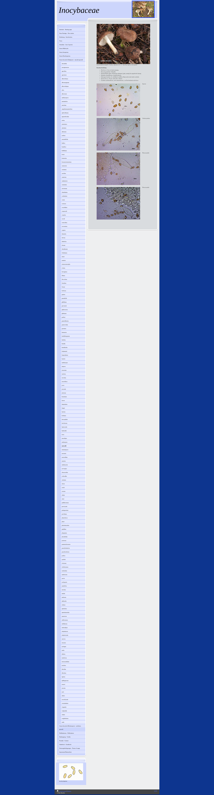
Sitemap (69, 791)
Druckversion (63, 791)
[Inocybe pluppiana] (71, 771)
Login (155, 790)
